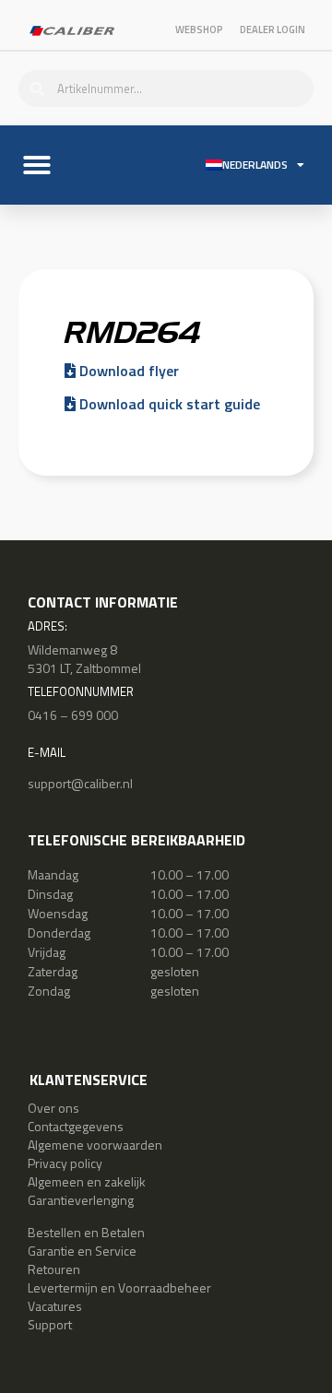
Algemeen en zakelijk (87, 1181)
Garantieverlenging (81, 1200)
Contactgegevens (76, 1126)
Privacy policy (65, 1163)
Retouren (54, 1269)
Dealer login (272, 29)
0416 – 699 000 (73, 715)
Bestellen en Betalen (86, 1232)
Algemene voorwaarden (95, 1144)
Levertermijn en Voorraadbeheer (119, 1287)
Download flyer (127, 371)
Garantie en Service (82, 1250)
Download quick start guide (168, 404)
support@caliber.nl (80, 783)
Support (50, 1324)
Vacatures (55, 1306)
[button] (37, 165)
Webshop (199, 29)
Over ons (53, 1107)
